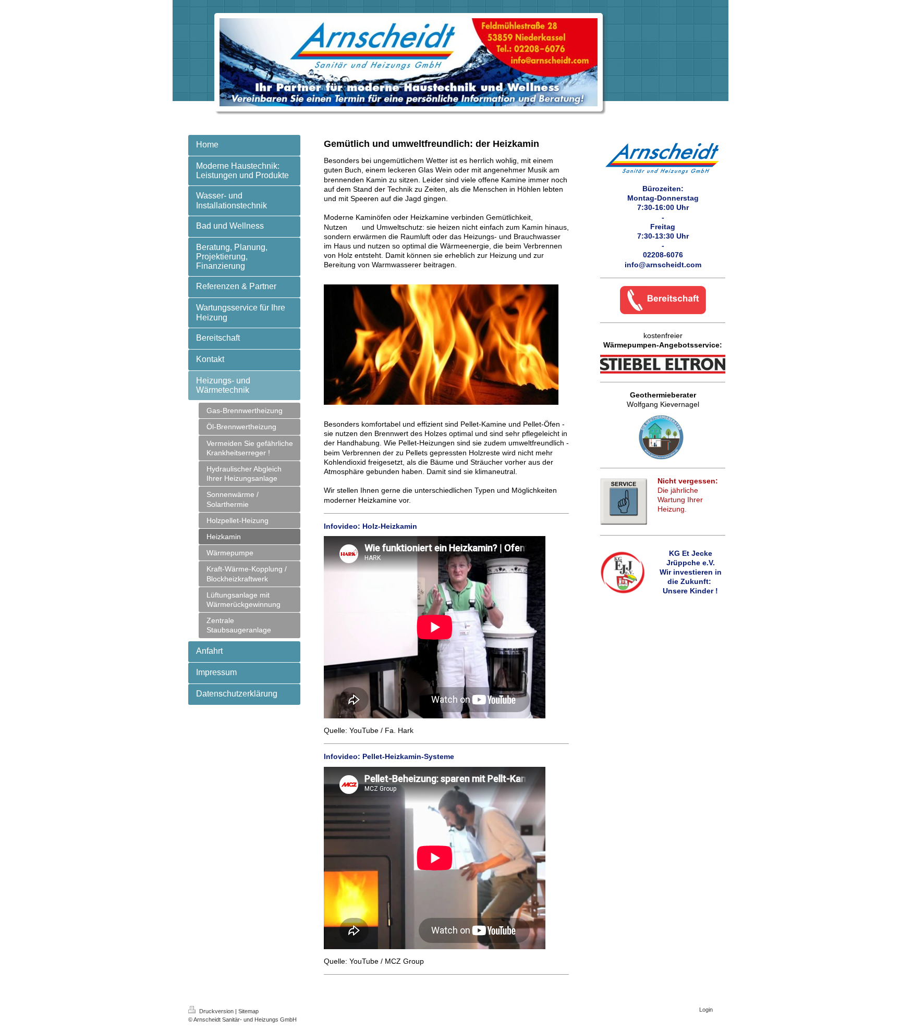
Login (706, 1009)
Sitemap (248, 1011)
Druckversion (216, 1011)
